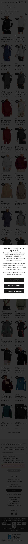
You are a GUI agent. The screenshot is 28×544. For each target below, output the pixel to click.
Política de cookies (16, 274)
